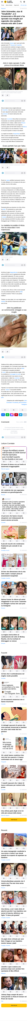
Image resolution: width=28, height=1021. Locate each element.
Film (2, 734)
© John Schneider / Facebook (7, 165)
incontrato (9, 119)
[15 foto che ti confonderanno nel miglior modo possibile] (14, 663)
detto (4, 209)
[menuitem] (2, 5)
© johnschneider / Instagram (19, 165)
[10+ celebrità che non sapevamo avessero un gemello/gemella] (14, 479)
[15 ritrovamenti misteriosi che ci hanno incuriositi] (14, 688)
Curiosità (3, 522)
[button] (5, 409)
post (2, 397)
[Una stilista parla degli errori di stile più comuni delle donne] (14, 800)
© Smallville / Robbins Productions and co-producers (12, 91)
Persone (3, 494)
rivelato (3, 301)
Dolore (7, 389)
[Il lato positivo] (8, 2)
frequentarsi (16, 133)
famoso (12, 43)
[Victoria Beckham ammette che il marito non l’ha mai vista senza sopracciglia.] (14, 870)
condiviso (17, 378)
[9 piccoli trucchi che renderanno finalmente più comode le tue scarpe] (14, 533)
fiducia (25, 126)
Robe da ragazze (5, 469)
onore (4, 372)
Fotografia (3, 761)
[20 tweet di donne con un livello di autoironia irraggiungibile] (14, 453)
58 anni (23, 122)
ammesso (5, 113)
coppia (8, 180)
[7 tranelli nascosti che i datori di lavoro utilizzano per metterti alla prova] (14, 772)
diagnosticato (13, 272)
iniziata (4, 217)
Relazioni (3, 8)
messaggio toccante (15, 374)
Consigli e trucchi (5, 550)
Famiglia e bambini (5, 578)
